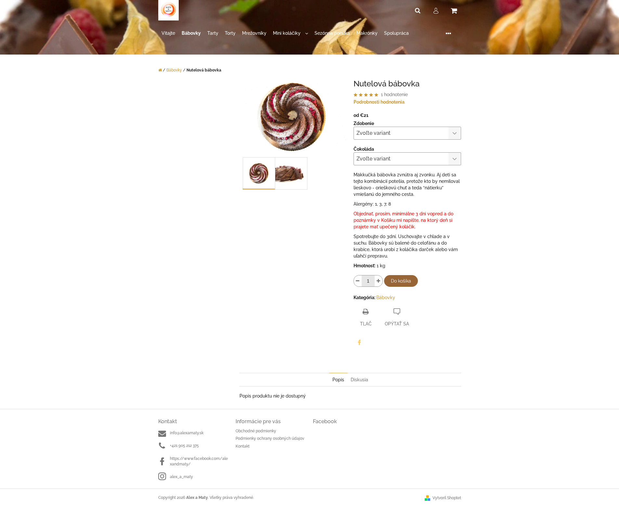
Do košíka (401, 281)
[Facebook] (359, 342)
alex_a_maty (181, 477)
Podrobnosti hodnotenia (379, 102)
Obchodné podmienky (256, 431)
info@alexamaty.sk (186, 433)
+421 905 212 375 (184, 445)
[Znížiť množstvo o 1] (358, 280)
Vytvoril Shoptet (446, 498)
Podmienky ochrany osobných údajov (270, 438)
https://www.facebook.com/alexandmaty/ (199, 461)
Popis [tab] (338, 379)
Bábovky (385, 297)
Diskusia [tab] (359, 379)
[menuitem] (168, 33)
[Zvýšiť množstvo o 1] (378, 280)
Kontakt (243, 446)
